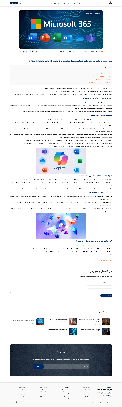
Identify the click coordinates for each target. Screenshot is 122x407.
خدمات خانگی (44, 390)
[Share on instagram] (30, 51)
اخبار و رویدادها (97, 13)
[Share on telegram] (27, 51)
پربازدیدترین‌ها (56, 3)
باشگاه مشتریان (43, 396)
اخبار (24, 396)
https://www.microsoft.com (106, 260)
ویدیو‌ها (50, 3)
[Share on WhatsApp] (33, 51)
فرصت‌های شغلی (21, 394)
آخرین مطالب (63, 3)
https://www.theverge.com (106, 257)
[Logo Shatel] (110, 4)
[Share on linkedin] (23, 51)
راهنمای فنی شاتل (86, 396)
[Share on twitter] (20, 51)
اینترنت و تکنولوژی (88, 13)
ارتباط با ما (23, 392)
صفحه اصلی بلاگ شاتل (79, 3)
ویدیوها (67, 398)
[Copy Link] (36, 51)
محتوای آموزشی (87, 394)
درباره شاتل (23, 390)
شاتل (93, 402)
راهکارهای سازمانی (43, 392)
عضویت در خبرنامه (14, 3)
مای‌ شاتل (45, 394)
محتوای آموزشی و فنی (86, 392)
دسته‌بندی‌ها (70, 3)
